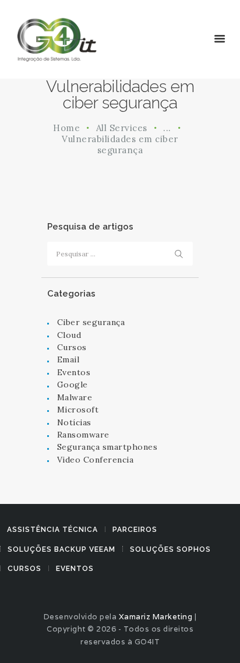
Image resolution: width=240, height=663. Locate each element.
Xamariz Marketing (156, 617)
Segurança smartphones (107, 447)
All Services (121, 127)
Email (68, 359)
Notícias (74, 422)
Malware (75, 397)
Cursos (72, 347)
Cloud (69, 335)
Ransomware (83, 434)
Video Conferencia (95, 459)
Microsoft (78, 409)
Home (66, 127)
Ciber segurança (91, 322)
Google (72, 384)
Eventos (74, 372)
